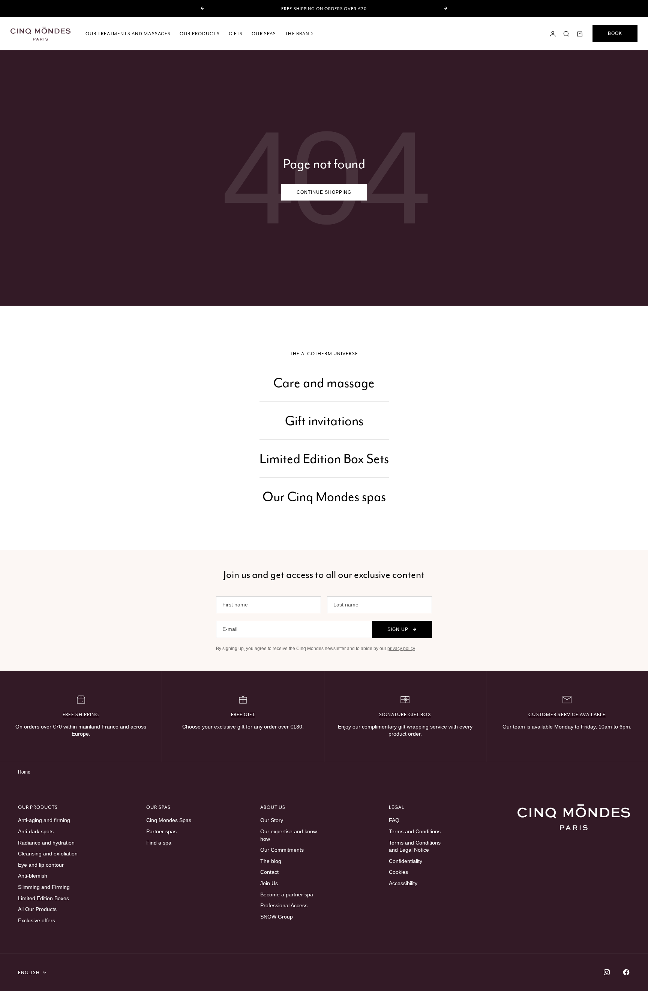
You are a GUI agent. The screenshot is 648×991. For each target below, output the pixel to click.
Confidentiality (405, 861)
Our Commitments (282, 850)
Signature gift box (405, 714)
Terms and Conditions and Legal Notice (415, 846)
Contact (269, 872)
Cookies (398, 872)
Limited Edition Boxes (43, 898)
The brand (299, 33)
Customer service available (567, 714)
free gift (243, 714)
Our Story (271, 820)
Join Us (269, 883)
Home (24, 772)
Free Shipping (81, 714)
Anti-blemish (32, 876)
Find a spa (158, 843)
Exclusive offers (36, 920)
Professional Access (284, 905)
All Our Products (37, 909)
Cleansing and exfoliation (48, 854)
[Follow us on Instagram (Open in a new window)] (606, 972)
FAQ (394, 820)
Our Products (199, 33)
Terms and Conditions (415, 831)
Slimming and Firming (44, 887)
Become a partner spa (286, 894)
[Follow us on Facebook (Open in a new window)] (626, 972)
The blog (270, 861)
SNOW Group (276, 917)
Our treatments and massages (128, 33)
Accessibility (403, 883)
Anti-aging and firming (44, 820)
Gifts (236, 33)
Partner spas (161, 831)
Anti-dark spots (36, 831)
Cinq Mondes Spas (168, 820)
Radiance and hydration (46, 843)
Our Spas (264, 33)
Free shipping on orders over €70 (323, 8)
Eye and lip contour (41, 865)
